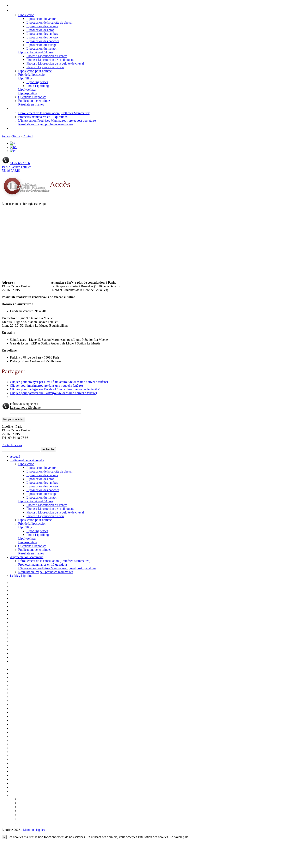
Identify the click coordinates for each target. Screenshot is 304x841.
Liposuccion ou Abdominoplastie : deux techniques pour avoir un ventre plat (71, 807)
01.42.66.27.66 (20, 163)
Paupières (17, 744)
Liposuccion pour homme (35, 71)
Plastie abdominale (23, 756)
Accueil (15, 6)
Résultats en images (31, 104)
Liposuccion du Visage (41, 45)
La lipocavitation (21, 638)
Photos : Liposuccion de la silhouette (50, 59)
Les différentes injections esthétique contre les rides (47, 654)
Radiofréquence (21, 779)
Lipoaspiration (27, 93)
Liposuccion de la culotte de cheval (49, 22)
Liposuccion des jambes (42, 33)
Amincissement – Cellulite (28, 595)
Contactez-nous (12, 445)
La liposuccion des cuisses (28, 642)
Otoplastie (17, 736)
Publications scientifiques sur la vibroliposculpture (45, 772)
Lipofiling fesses (37, 82)
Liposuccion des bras (40, 30)
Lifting (14, 658)
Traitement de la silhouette (30, 11)
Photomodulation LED (25, 752)
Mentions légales (22, 732)
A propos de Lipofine (24, 587)
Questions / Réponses (32, 97)
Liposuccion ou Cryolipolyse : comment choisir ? (51, 811)
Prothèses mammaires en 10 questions (42, 117)
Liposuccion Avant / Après (35, 52)
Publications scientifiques (34, 100)
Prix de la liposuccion (32, 74)
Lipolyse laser (27, 89)
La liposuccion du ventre (27, 646)
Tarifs (16, 136)
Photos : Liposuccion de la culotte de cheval (55, 63)
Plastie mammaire (22, 760)
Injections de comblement (28, 626)
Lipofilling (25, 78)
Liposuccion (26, 15)
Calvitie (15, 603)
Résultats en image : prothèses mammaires (45, 124)
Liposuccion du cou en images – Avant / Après (42, 709)
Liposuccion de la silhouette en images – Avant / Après (48, 689)
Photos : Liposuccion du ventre (46, 56)
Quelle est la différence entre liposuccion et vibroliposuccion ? (62, 823)
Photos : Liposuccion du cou (45, 67)
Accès (6, 136)
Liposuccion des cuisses (42, 26)
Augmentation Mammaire (29, 109)
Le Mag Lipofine (22, 129)
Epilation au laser (22, 618)
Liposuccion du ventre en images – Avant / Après (44, 717)
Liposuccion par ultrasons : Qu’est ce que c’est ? (51, 815)
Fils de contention (23, 622)
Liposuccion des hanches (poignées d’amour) (41, 701)
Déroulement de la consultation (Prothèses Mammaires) (54, 113)
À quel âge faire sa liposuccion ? (40, 799)
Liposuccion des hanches (42, 41)
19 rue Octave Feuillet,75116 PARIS (16, 168)
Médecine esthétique (25, 728)
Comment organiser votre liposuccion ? (45, 803)
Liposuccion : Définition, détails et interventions (44, 677)
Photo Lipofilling (37, 86)
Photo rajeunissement (25, 748)
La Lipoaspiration (22, 634)
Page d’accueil (20, 583)
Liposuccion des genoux (42, 37)
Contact (28, 136)
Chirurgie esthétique (24, 606)
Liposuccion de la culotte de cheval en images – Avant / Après (53, 685)
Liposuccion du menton (41, 48)
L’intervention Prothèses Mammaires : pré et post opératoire (57, 120)
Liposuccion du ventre (41, 18)
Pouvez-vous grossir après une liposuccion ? (49, 819)
